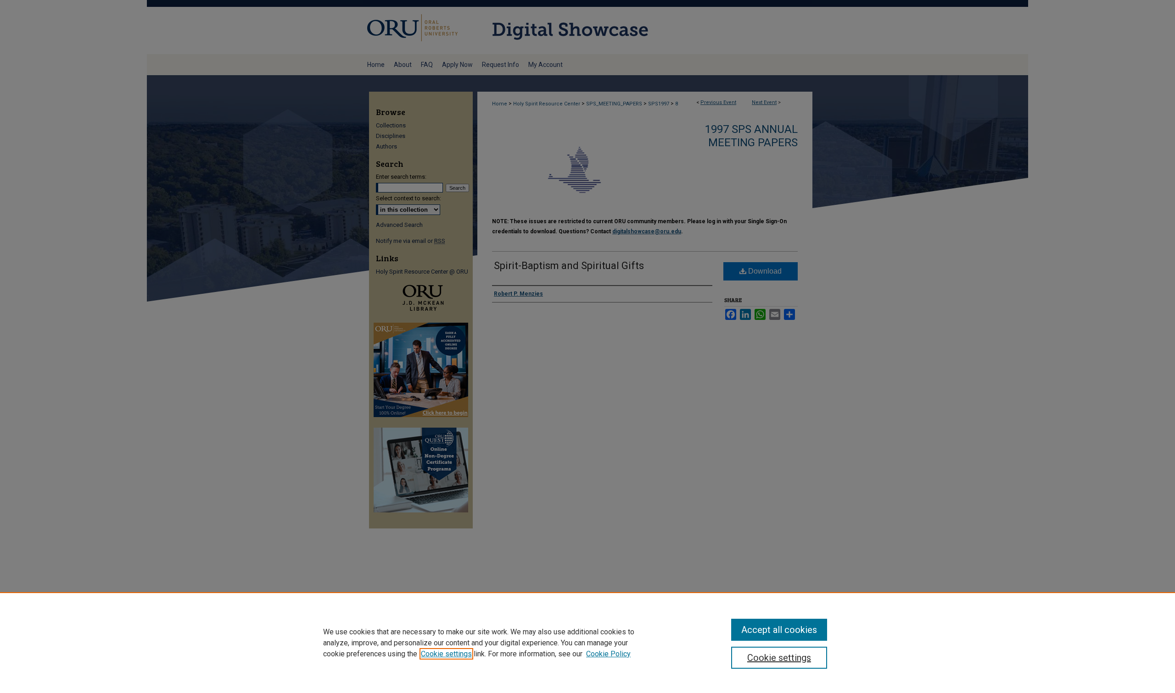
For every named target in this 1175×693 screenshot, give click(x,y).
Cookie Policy (608, 653)
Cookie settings (446, 653)
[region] (587, 642)
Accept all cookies (779, 629)
